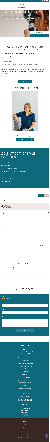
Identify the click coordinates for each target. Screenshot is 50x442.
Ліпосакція (25, 385)
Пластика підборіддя (25, 368)
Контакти (25, 431)
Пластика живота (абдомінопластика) (25, 379)
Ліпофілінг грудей (25, 393)
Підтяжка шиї (25, 371)
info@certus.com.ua (25, 353)
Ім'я (3, 302)
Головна (25, 421)
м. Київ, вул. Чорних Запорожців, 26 (30, 1)
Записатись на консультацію (39, 35)
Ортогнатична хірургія (25, 369)
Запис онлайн (30, 7)
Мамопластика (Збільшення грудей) (25, 380)
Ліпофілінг (25, 390)
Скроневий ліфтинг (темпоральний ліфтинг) (25, 363)
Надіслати (25, 330)
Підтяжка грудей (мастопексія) (25, 382)
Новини (25, 424)
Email (3, 309)
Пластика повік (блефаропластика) (25, 366)
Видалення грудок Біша (25, 374)
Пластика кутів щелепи (25, 377)
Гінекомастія (25, 391)
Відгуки (25, 427)
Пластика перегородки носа (25, 376)
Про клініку (25, 434)
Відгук (3, 317)
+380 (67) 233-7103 (25, 412)
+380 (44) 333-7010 (25, 410)
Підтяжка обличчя (25, 360)
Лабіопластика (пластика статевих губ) (25, 388)
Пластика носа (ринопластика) (25, 365)
